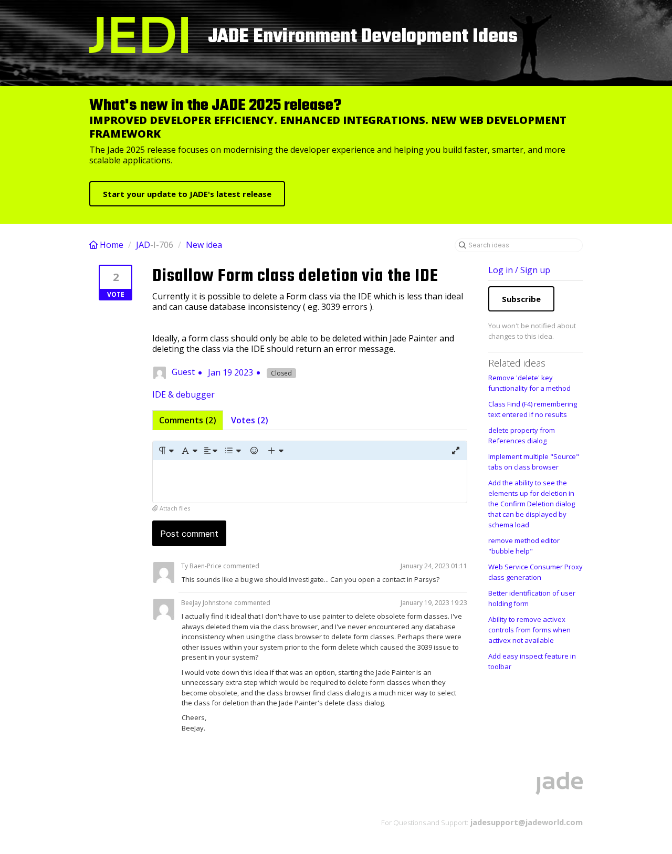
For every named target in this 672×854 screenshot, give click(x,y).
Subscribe (521, 299)
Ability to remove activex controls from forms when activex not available (529, 630)
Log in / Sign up (519, 270)
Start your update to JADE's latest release (187, 194)
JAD (143, 245)
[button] (165, 450)
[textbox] (310, 481)
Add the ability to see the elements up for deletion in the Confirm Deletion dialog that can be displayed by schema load (531, 503)
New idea (204, 245)
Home (111, 245)
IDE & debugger (183, 394)
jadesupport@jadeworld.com (525, 822)
